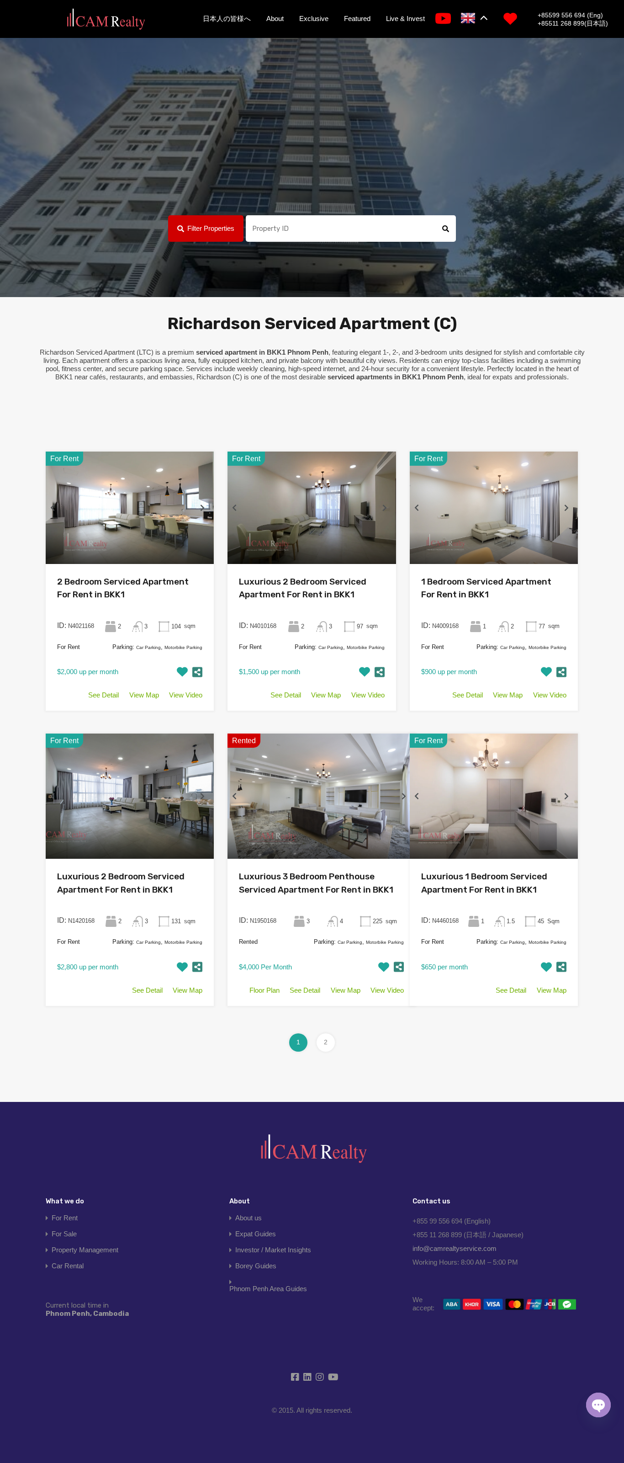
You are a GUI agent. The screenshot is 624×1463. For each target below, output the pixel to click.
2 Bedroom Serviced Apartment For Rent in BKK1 (123, 588)
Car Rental (68, 1265)
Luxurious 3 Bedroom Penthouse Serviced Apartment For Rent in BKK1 (316, 883)
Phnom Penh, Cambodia (87, 1309)
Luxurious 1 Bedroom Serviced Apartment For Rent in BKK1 (484, 883)
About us (248, 1217)
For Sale (64, 1233)
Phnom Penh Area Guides (268, 1288)
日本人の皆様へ (227, 18)
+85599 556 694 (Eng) (570, 15)
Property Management (85, 1249)
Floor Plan (264, 990)
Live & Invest (405, 18)
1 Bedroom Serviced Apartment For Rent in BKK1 (486, 588)
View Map (144, 695)
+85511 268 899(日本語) (573, 23)
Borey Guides (255, 1265)
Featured (357, 18)
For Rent (65, 1217)
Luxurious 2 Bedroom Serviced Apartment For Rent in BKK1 (302, 588)
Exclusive (313, 18)
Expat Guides (255, 1233)
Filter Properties (210, 228)
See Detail (103, 695)
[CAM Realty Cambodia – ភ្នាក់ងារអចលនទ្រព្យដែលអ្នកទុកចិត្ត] (105, 19)
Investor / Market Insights (273, 1249)
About (275, 18)
